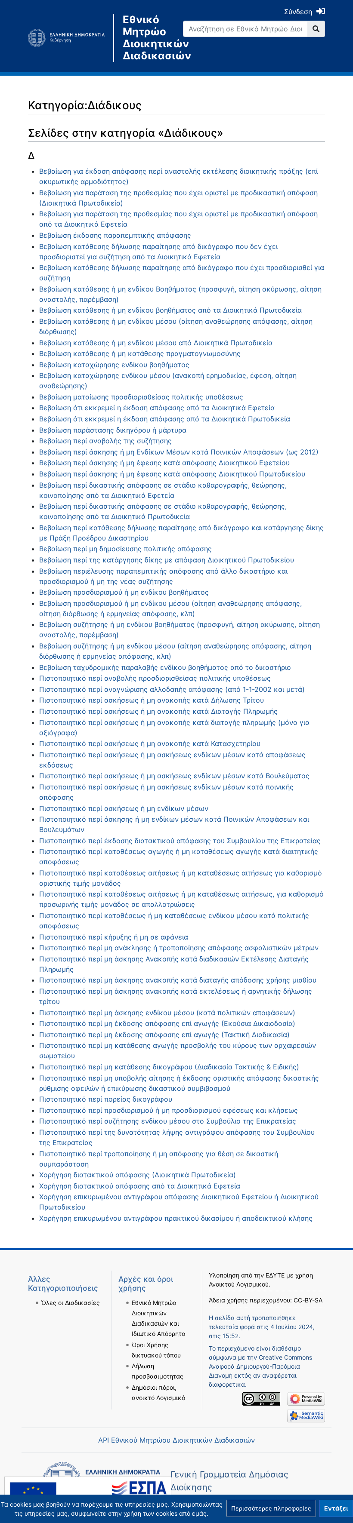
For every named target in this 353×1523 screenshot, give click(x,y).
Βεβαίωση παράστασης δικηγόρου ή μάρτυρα (112, 430)
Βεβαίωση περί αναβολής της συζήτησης (105, 440)
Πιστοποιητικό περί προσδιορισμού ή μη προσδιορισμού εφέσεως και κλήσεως (168, 1110)
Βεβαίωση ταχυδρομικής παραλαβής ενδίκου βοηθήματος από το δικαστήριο (165, 667)
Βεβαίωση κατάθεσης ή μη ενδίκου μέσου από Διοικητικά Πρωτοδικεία (155, 342)
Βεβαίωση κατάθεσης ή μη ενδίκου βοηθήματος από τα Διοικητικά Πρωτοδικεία (170, 310)
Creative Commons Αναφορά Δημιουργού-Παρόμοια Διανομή (260, 1366)
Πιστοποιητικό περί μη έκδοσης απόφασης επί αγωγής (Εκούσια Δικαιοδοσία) (167, 1023)
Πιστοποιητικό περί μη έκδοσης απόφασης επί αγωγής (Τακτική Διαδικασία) (164, 1034)
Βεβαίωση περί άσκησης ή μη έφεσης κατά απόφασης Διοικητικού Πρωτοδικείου (172, 474)
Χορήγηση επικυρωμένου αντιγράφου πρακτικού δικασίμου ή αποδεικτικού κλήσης (176, 1218)
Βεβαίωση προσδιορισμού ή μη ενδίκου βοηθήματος (124, 592)
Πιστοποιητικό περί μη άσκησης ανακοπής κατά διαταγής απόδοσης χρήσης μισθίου (177, 980)
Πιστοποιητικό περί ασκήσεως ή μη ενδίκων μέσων (123, 808)
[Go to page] (316, 29)
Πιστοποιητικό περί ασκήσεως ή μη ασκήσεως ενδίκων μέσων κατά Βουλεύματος (174, 775)
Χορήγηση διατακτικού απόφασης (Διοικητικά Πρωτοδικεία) (137, 1174)
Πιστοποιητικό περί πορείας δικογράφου (105, 1099)
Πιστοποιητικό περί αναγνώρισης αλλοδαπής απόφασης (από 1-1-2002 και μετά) (172, 689)
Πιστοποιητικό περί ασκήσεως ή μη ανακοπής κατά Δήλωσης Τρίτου (151, 700)
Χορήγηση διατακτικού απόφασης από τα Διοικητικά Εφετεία (139, 1186)
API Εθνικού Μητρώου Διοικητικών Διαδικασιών (176, 1440)
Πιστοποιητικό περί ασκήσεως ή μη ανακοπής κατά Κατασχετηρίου (149, 743)
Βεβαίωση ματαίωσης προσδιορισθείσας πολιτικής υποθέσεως (141, 397)
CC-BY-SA (308, 1300)
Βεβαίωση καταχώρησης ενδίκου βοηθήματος (114, 364)
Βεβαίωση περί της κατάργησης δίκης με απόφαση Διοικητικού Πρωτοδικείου (166, 560)
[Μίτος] (70, 37)
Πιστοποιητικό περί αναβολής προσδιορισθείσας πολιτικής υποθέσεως (155, 678)
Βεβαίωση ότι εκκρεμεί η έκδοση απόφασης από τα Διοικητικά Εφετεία (157, 407)
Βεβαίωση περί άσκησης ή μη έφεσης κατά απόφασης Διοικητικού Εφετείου (164, 462)
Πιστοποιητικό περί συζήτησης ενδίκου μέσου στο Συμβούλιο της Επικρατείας (167, 1121)
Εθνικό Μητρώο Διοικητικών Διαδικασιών (146, 38)
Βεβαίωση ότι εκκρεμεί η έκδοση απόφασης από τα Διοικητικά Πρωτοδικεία (164, 419)
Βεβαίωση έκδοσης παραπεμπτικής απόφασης (115, 235)
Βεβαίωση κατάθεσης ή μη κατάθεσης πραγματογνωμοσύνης (140, 353)
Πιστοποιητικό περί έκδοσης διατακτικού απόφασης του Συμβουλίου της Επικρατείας (180, 840)
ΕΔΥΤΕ (275, 1275)
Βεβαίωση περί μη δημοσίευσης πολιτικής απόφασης (125, 548)
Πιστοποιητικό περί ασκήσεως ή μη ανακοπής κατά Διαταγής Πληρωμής (158, 711)
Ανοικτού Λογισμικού (239, 1284)
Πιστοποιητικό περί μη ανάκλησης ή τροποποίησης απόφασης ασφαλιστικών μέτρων (179, 947)
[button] (271, 1508)
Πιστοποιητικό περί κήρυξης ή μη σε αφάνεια (113, 937)
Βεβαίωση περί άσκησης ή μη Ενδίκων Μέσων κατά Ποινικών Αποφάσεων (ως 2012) (179, 452)
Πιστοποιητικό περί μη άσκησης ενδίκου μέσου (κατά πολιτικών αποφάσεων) (167, 1012)
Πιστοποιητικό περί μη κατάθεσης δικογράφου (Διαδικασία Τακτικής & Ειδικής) (169, 1066)
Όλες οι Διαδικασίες (70, 1302)
